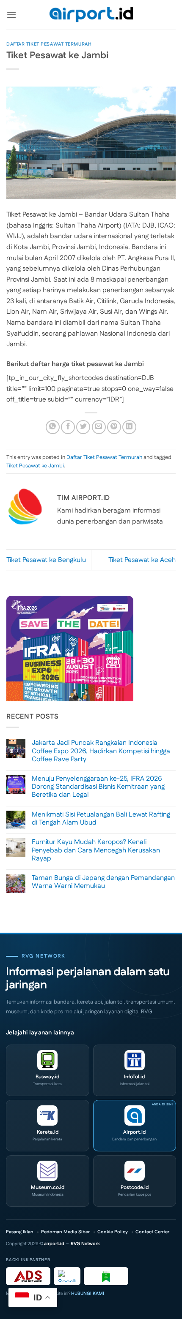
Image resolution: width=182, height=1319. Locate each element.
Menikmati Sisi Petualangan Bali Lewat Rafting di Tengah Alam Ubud (101, 819)
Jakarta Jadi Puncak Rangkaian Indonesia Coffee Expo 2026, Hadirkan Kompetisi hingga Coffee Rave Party (101, 751)
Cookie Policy (112, 1232)
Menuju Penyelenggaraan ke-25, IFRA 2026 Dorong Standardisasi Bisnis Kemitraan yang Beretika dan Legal (98, 787)
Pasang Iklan (19, 1232)
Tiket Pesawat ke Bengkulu (46, 560)
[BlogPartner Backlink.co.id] (106, 1276)
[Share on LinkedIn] (129, 427)
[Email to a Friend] (99, 427)
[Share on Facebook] (68, 427)
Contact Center (152, 1232)
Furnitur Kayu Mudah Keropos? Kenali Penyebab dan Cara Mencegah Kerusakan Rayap (96, 850)
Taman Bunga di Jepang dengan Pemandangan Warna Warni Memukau (103, 882)
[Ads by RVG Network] (28, 1276)
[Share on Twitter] (83, 427)
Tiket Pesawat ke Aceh (142, 560)
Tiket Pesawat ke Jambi (35, 466)
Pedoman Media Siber (65, 1232)
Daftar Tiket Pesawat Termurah (48, 44)
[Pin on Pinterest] (114, 427)
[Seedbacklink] (67, 1276)
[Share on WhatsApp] (53, 427)
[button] (11, 14)
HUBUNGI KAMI (87, 1293)
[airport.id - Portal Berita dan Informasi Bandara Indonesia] (91, 14)
